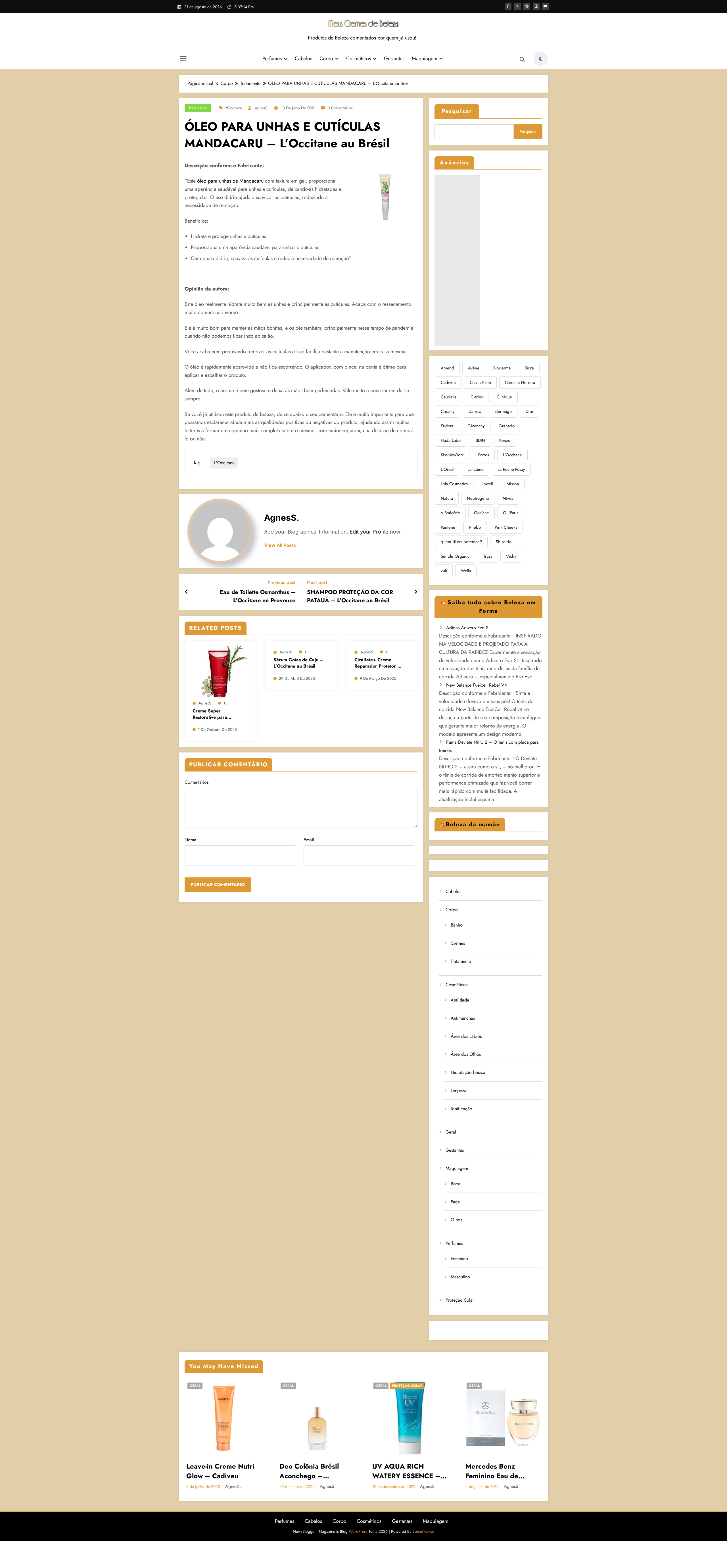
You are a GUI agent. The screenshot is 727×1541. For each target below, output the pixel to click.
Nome (190, 840)
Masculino (460, 1277)
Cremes (458, 943)
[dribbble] (526, 6)
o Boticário (450, 513)
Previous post (281, 582)
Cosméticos (358, 58)
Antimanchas (463, 1018)
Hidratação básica (468, 1072)
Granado (507, 426)
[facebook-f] (508, 6)
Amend (447, 368)
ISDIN (480, 440)
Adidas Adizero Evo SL (468, 627)
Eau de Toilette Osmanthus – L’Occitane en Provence (257, 596)
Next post (317, 582)
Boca (455, 1183)
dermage (503, 411)
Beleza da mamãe (473, 824)
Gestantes (394, 58)
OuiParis (510, 513)
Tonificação (461, 1108)
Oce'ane (481, 513)
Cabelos (303, 58)
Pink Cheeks (506, 527)
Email (309, 840)
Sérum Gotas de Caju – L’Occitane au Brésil (298, 663)
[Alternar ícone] (183, 59)
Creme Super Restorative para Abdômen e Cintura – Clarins (216, 714)
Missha (513, 484)
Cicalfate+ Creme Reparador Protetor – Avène (377, 663)
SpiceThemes (423, 1531)
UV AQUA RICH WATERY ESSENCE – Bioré (313, 1471)
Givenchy (476, 426)
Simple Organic (455, 556)
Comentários (196, 782)
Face (455, 1202)
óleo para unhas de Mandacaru (230, 181)
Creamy (448, 411)
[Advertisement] (457, 260)
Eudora (447, 426)
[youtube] (545, 6)
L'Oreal (447, 469)
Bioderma (502, 368)
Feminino (459, 1258)
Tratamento (198, 108)
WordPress (358, 1531)
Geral (451, 1132)
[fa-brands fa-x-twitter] (517, 6)
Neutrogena (478, 498)
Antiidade (460, 1000)
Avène (473, 368)
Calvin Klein (480, 382)
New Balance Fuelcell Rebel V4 (476, 685)
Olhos (456, 1219)
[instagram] (536, 6)
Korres (483, 455)
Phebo (475, 527)
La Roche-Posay (511, 469)
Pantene (448, 527)
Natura (447, 498)
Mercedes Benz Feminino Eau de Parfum (399, 1471)
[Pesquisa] (522, 60)
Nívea (508, 498)
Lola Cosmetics (454, 484)
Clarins (477, 397)
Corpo (326, 58)
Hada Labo (451, 440)
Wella (466, 571)
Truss (487, 556)
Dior (529, 411)
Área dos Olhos (466, 1054)
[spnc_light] (541, 59)
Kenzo (504, 440)
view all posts (280, 545)
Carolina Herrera (520, 382)
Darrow (475, 411)
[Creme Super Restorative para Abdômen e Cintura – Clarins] (220, 671)
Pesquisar (457, 111)
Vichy (511, 556)
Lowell (487, 484)
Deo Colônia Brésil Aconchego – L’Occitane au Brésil (218, 1471)
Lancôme (475, 469)
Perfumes (272, 58)
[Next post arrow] (415, 592)
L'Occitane (233, 108)
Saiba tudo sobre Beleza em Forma (492, 606)
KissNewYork (452, 455)
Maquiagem (424, 58)
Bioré (529, 368)
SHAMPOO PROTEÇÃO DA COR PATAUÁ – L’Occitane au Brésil (350, 596)
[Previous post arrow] (186, 592)
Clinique (504, 397)
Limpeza (458, 1090)
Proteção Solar (460, 1300)
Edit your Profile (369, 532)
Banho (457, 925)
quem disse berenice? (461, 542)
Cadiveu (448, 382)
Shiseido (503, 542)
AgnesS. (262, 108)
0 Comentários (340, 108)
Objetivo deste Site (496, 1404)
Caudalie (449, 397)
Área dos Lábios (466, 1036)
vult (444, 571)
